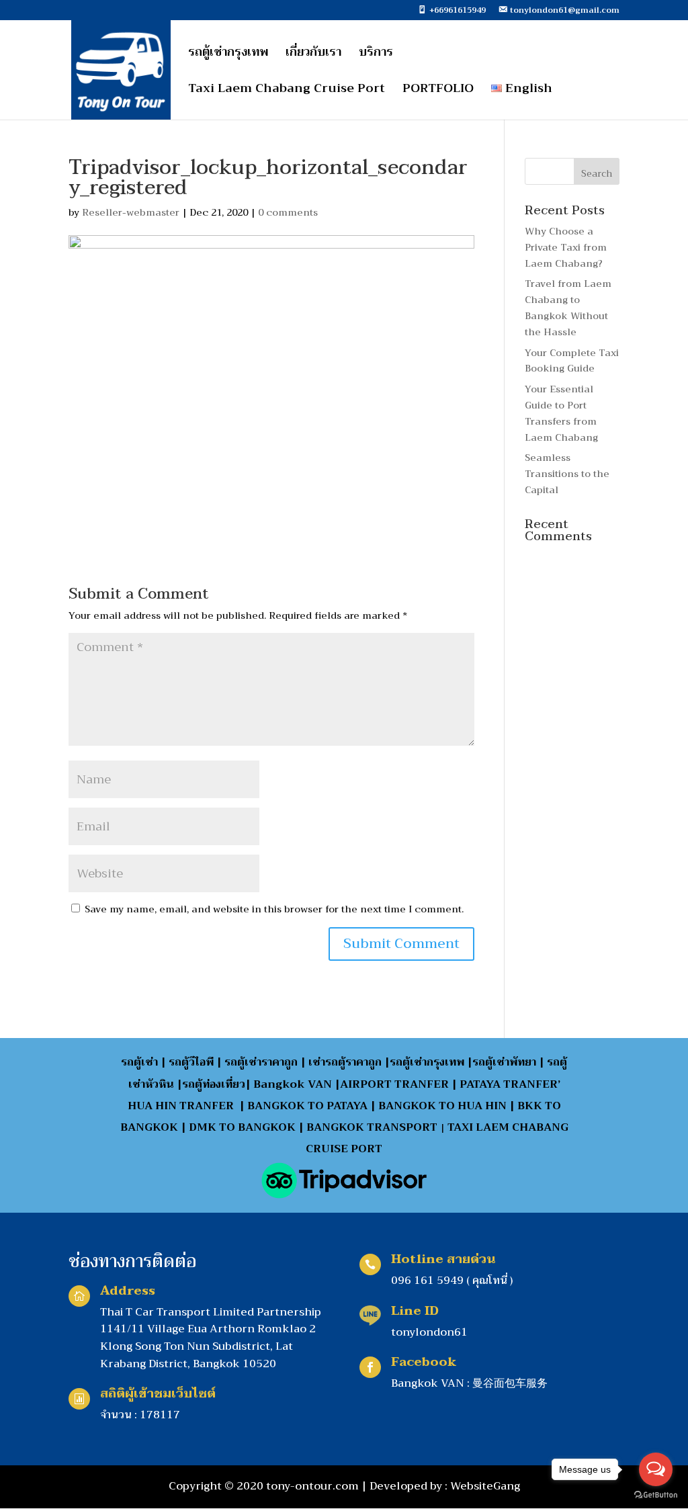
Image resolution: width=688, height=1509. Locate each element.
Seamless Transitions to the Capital (567, 473)
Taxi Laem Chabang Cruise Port (286, 91)
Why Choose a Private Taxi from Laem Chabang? (566, 247)
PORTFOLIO (438, 91)
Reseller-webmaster (130, 212)
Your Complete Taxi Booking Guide (572, 361)
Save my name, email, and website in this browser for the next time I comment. (274, 909)
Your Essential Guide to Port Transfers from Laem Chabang (561, 413)
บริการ (376, 54)
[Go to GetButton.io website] (655, 1495)
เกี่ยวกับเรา (313, 54)
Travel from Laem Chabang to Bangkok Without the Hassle (568, 307)
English (527, 91)
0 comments (288, 212)
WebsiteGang (485, 1486)
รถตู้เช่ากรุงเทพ (228, 54)
